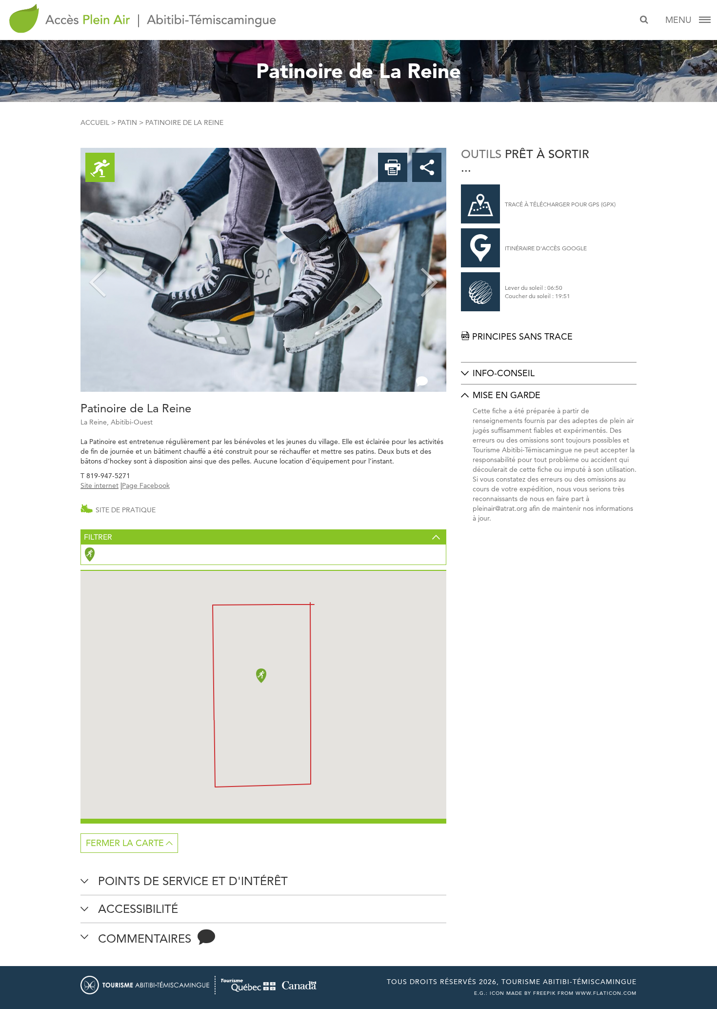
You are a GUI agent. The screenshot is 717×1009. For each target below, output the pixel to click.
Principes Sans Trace (517, 336)
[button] (97, 269)
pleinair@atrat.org (500, 508)
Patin (127, 122)
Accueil (94, 122)
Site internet (99, 485)
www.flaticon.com (606, 993)
